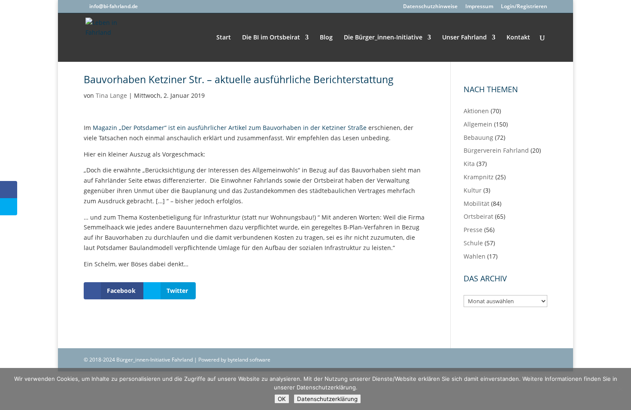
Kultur (473, 190)
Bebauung (478, 137)
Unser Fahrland (464, 37)
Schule (473, 243)
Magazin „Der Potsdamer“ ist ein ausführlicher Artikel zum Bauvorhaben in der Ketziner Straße (230, 128)
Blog (326, 37)
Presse (473, 230)
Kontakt (518, 37)
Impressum (479, 7)
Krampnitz (479, 177)
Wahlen (474, 256)
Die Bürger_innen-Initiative (383, 37)
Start (223, 37)
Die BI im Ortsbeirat (271, 37)
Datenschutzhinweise (430, 7)
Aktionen (476, 111)
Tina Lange (111, 95)
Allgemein (478, 124)
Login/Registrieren (524, 7)
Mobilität (476, 203)
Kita (469, 164)
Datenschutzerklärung (327, 398)
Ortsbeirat (478, 216)
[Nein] (620, 389)
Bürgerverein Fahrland (496, 150)
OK (282, 398)
